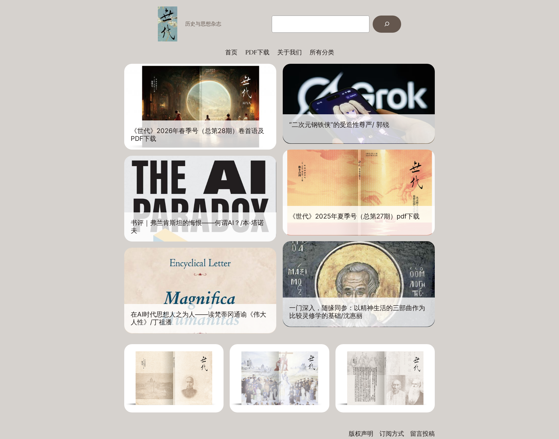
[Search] (387, 24)
